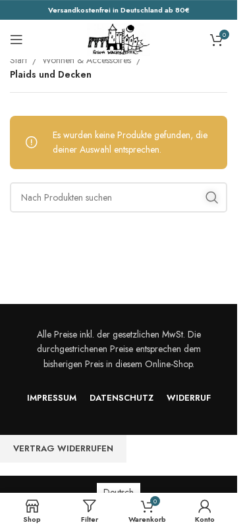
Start (18, 59)
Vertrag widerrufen (63, 448)
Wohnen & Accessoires (86, 59)
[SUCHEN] (212, 197)
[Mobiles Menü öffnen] (16, 39)
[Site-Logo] (118, 38)
